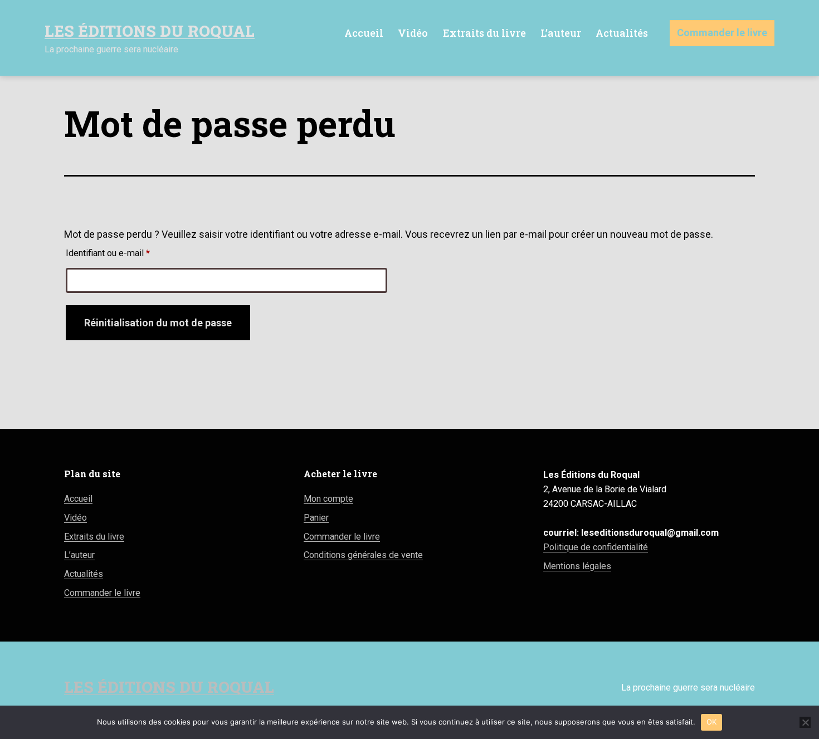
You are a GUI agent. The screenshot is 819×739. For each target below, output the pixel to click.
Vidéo (413, 33)
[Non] (805, 722)
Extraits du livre (484, 33)
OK (711, 721)
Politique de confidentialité (595, 547)
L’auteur (560, 33)
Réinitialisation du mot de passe (158, 323)
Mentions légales (577, 566)
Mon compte (328, 498)
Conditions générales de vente (363, 555)
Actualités (622, 33)
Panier (316, 517)
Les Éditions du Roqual (150, 31)
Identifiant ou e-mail (129, 252)
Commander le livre (722, 32)
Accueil (363, 33)
